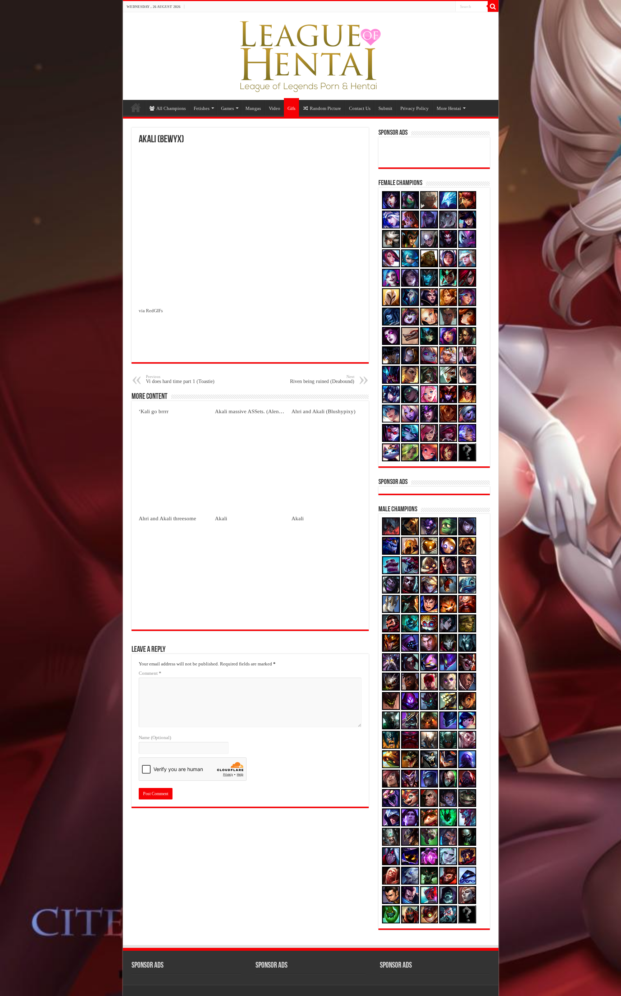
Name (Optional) (155, 737)
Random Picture (325, 108)
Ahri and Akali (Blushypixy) (323, 411)
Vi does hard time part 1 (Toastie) (180, 379)
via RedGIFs (151, 310)
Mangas (253, 108)
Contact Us (360, 108)
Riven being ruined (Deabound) (322, 379)
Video (274, 108)
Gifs (291, 108)
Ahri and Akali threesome (167, 518)
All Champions (171, 108)
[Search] (493, 6)
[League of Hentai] (310, 54)
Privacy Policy (414, 108)
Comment (150, 673)
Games (227, 108)
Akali (221, 518)
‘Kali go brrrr (154, 411)
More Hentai (449, 108)
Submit (385, 108)
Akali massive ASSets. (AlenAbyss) (255, 411)
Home (135, 107)
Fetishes (202, 108)
